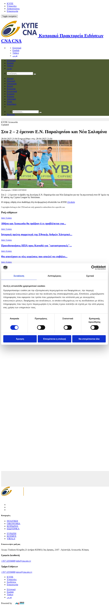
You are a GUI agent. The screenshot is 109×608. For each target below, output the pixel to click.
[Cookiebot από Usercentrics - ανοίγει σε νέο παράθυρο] (93, 267)
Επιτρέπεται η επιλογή (54, 339)
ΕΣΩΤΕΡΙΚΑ (13, 528)
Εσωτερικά (12, 91)
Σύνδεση (71, 202)
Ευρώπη (10, 94)
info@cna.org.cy (23, 561)
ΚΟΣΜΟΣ (11, 536)
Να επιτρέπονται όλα (89, 339)
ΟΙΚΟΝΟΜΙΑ (13, 523)
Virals (9, 101)
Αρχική (10, 78)
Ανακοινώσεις (13, 8)
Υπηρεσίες (12, 6)
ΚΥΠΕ (10, 3)
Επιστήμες (11, 104)
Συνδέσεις (11, 582)
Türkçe (15, 53)
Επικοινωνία (12, 11)
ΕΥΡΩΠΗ (11, 533)
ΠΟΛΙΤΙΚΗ (12, 521)
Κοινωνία (11, 89)
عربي (15, 55)
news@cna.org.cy (24, 572)
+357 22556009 (8, 561)
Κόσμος (10, 96)
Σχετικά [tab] (90, 275)
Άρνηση (20, 339)
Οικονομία (11, 83)
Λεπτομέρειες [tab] (54, 275)
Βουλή (10, 86)
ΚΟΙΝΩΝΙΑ (12, 526)
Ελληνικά (16, 48)
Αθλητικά (11, 99)
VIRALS (11, 538)
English (15, 50)
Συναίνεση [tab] (19, 275)
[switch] (41, 327)
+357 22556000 (8, 572)
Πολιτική (11, 81)
